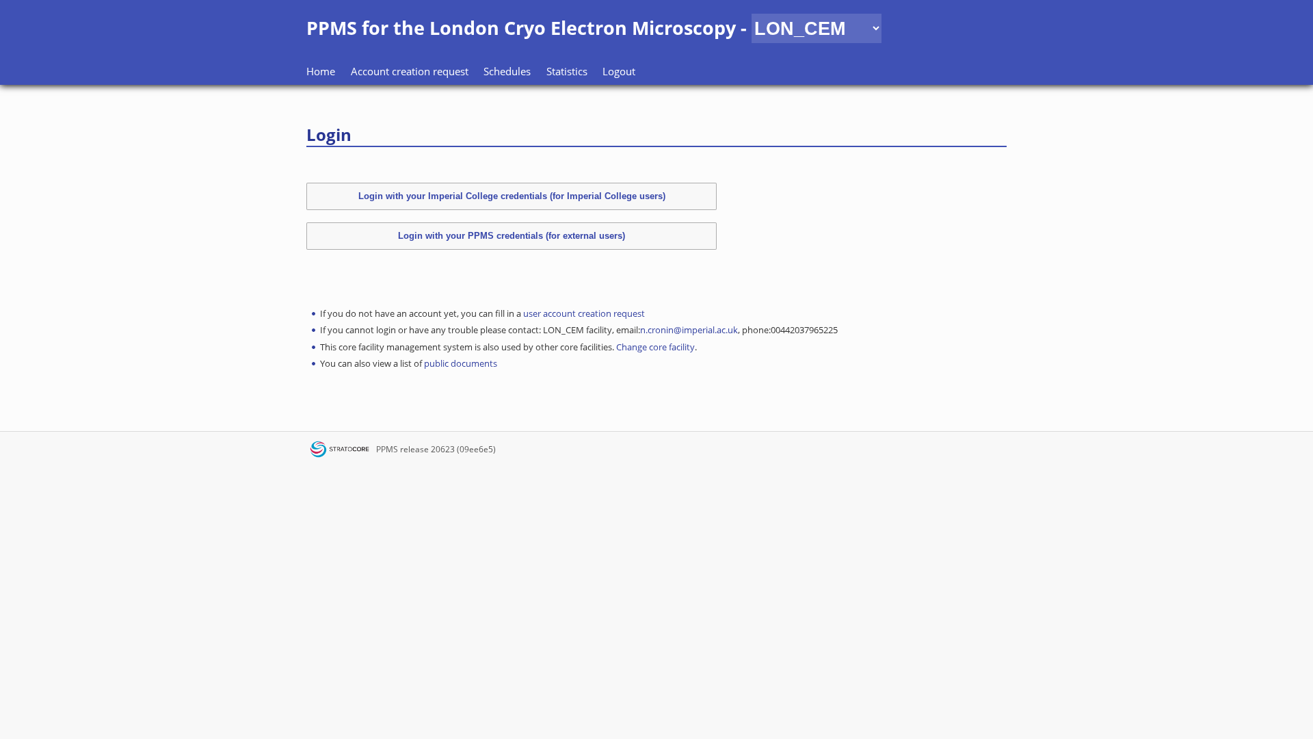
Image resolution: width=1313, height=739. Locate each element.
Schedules (507, 71)
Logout (618, 71)
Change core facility (655, 347)
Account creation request (409, 71)
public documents (460, 363)
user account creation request (584, 313)
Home (320, 71)
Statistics (566, 71)
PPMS (387, 449)
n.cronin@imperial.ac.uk (689, 330)
